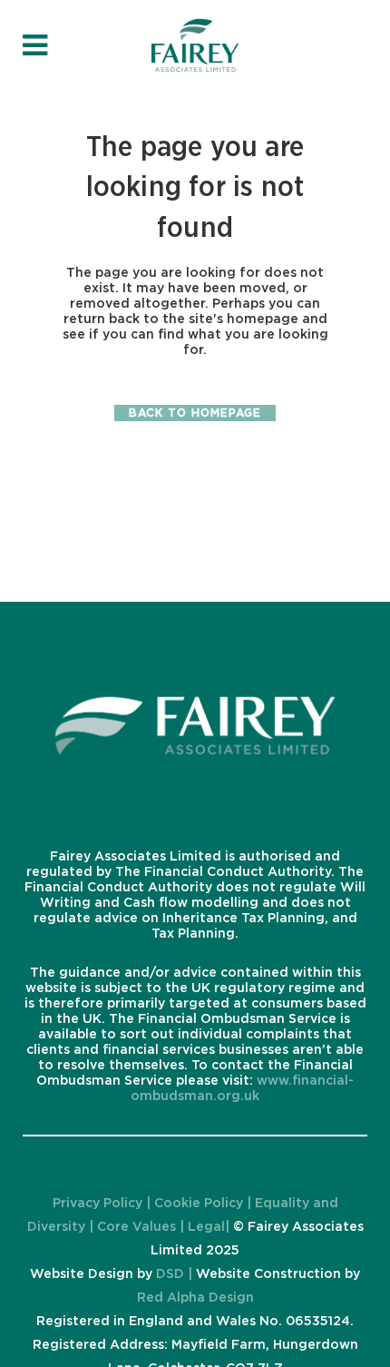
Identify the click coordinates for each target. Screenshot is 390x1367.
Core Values (136, 1227)
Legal (204, 1227)
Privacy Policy (99, 1203)
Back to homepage (195, 413)
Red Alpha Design (195, 1298)
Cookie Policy (199, 1203)
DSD (170, 1274)
